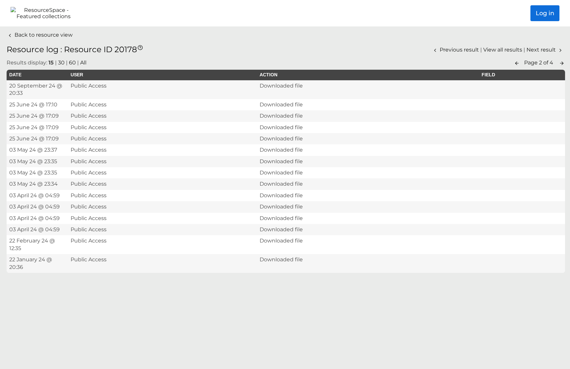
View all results (503, 50)
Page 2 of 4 (539, 62)
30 (61, 62)
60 (72, 62)
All (83, 62)
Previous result (459, 50)
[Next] (561, 62)
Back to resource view (43, 35)
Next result (541, 50)
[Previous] (517, 62)
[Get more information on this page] (140, 47)
